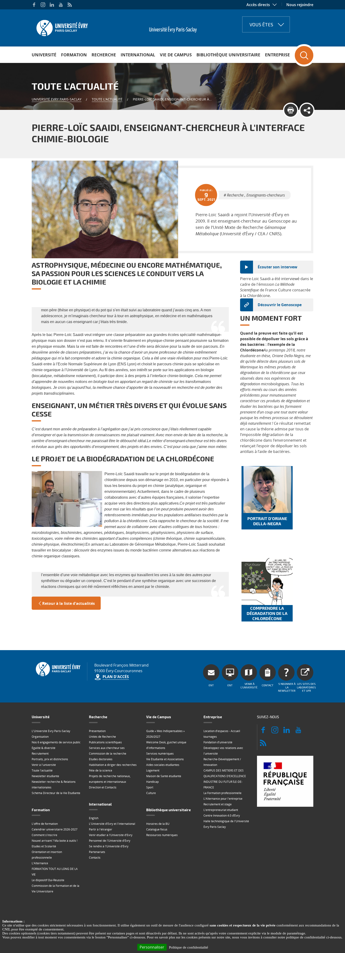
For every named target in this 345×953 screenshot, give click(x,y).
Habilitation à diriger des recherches (113, 765)
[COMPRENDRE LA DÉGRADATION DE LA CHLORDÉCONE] (267, 581)
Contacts (94, 858)
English (93, 818)
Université (44, 55)
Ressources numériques (162, 835)
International (138, 55)
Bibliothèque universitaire (228, 55)
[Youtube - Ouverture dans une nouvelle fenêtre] (60, 4)
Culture (151, 793)
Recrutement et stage (217, 804)
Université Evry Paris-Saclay (56, 99)
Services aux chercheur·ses (107, 748)
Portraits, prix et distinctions (50, 759)
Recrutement (40, 754)
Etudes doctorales (100, 759)
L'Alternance (40, 863)
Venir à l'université (44, 765)
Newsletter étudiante (45, 776)
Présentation (97, 731)
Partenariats (97, 852)
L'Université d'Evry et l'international (112, 824)
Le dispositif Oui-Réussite (48, 880)
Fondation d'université (217, 742)
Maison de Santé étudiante (163, 776)
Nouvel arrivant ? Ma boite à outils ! (54, 841)
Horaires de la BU (157, 824)
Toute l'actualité (107, 99)
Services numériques (160, 754)
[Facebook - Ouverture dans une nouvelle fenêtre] (34, 4)
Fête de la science (100, 770)
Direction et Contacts (102, 787)
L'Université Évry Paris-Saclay (51, 731)
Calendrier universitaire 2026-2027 (54, 829)
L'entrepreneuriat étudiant (220, 810)
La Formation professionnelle (222, 793)
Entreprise (277, 55)
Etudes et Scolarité (44, 846)
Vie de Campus (176, 55)
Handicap (152, 782)
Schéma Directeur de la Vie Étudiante (56, 793)
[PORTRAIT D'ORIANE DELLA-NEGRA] (267, 489)
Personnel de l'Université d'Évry (109, 841)
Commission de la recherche (107, 754)
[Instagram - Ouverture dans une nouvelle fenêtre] (43, 4)
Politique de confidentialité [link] (188, 947)
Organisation (40, 737)
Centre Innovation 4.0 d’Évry (221, 816)
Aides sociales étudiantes (162, 765)
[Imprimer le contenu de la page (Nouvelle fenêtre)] (290, 110)
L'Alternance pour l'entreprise (222, 799)
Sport (149, 787)
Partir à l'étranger (100, 829)
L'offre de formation (45, 824)
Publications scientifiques (105, 742)
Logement (152, 770)
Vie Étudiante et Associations (165, 759)
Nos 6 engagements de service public (56, 742)
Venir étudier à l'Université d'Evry (110, 835)
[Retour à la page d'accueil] (62, 26)
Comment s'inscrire (44, 835)
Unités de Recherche (102, 737)
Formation (74, 55)
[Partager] (306, 110)
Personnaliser (152, 947)
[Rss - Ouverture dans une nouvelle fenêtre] (69, 4)
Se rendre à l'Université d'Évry (108, 846)
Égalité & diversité (43, 748)
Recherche (104, 55)
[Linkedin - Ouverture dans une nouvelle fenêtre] (52, 4)
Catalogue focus (156, 829)
